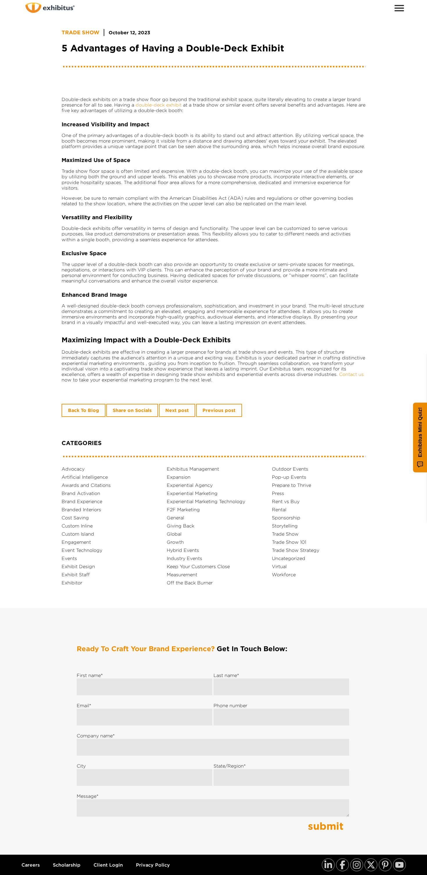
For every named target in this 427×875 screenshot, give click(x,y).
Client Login (108, 865)
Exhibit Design (78, 566)
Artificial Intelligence (85, 477)
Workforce (284, 574)
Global (174, 534)
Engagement (76, 542)
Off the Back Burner (190, 583)
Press (278, 493)
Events (69, 558)
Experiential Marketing (192, 493)
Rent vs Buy (285, 501)
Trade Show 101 (289, 542)
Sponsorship (286, 518)
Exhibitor (72, 583)
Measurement (182, 574)
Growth (175, 542)
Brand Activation (81, 493)
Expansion (179, 477)
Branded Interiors (81, 509)
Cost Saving (75, 518)
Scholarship (66, 865)
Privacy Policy (153, 865)
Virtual (279, 566)
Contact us (351, 374)
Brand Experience (82, 501)
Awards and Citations (86, 485)
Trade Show (80, 32)
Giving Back (180, 526)
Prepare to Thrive (291, 485)
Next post (177, 410)
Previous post (219, 410)
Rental (279, 509)
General (175, 518)
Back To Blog (83, 410)
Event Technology (82, 550)
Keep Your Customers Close (198, 566)
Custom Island (78, 534)
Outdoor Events (290, 469)
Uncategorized (288, 558)
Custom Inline (77, 526)
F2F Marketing (183, 509)
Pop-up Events (289, 477)
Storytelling (285, 526)
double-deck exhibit (159, 105)
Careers (30, 865)
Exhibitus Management (193, 469)
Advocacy (73, 469)
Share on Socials (132, 410)
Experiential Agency (190, 485)
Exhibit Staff (76, 574)
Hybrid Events (183, 550)
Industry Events (184, 558)
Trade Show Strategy (295, 550)
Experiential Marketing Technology (206, 501)
